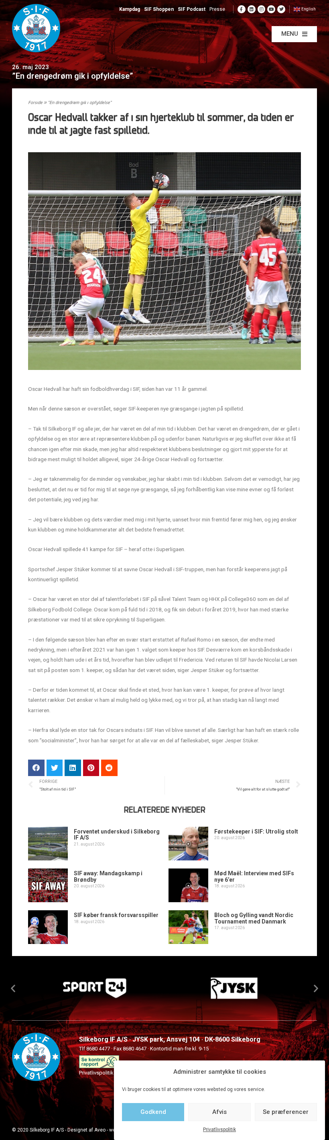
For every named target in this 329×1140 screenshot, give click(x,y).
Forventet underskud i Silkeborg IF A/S (117, 834)
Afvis (219, 1111)
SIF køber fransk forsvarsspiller (116, 915)
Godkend (153, 1111)
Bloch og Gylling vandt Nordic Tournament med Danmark (253, 918)
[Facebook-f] (242, 9)
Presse (217, 9)
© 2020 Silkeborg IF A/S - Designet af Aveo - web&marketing (77, 1130)
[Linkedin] (252, 9)
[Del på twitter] (55, 768)
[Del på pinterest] (91, 768)
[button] (294, 34)
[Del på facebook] (36, 768)
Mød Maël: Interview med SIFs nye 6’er (254, 876)
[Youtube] (271, 9)
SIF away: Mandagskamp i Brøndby (108, 876)
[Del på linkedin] (73, 768)
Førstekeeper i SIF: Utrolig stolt (256, 831)
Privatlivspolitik (219, 1129)
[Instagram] (262, 9)
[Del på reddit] (109, 768)
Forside (35, 103)
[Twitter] (281, 9)
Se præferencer (286, 1111)
